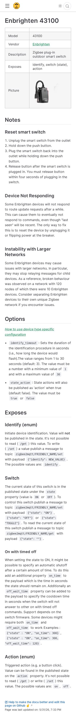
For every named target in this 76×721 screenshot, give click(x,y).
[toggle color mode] (60, 6)
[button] (7, 6)
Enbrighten (41, 44)
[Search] (67, 6)
